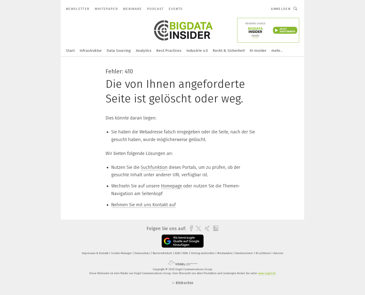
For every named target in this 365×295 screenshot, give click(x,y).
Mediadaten (225, 253)
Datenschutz (143, 253)
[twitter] (197, 228)
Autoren (278, 253)
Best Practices (169, 50)
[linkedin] (214, 228)
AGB (178, 253)
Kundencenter (244, 253)
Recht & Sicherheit (229, 50)
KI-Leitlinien (263, 253)
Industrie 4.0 (197, 50)
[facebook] (190, 228)
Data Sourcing (119, 50)
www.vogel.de (267, 273)
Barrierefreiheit (163, 253)
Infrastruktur (91, 50)
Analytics (143, 50)
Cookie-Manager (122, 253)
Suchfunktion (154, 167)
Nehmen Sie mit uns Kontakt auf (143, 204)
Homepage (171, 186)
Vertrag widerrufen (203, 253)
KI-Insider (258, 50)
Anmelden (281, 9)
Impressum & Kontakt (95, 253)
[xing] (206, 228)
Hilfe (185, 253)
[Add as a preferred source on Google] (183, 241)
